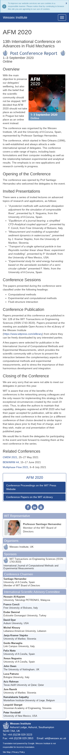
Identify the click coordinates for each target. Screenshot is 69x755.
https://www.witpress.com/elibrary (23, 333)
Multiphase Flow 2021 (15, 467)
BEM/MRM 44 (11, 462)
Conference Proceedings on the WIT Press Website (31, 487)
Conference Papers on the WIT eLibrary (29, 497)
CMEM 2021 (10, 457)
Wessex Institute (15, 17)
